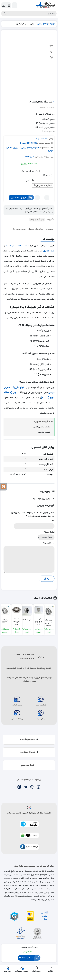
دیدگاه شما (48, 543)
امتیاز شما (49, 532)
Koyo (38, 138)
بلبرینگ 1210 (27, 620)
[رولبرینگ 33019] (5, 610)
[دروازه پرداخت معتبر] (30, 915)
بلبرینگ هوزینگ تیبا (16, 620)
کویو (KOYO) (47, 397)
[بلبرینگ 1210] (26, 611)
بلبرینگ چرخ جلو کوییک (38, 620)
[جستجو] (4, 13)
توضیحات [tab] (49, 229)
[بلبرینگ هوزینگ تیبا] (16, 610)
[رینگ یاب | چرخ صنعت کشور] (45, 5)
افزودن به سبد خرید (18, 197)
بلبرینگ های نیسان (37, 219)
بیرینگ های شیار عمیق (17, 245)
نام (53, 520)
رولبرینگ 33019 (5, 620)
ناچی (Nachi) (10, 392)
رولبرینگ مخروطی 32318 (48, 621)
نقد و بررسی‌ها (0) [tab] (19, 229)
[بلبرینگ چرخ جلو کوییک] (38, 610)
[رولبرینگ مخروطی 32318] (48, 611)
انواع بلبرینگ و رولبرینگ (45, 23)
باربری (15, 147)
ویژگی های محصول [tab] (35, 229)
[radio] (47, 175)
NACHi (44, 138)
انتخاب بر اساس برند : (30, 171)
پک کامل (30, 180)
